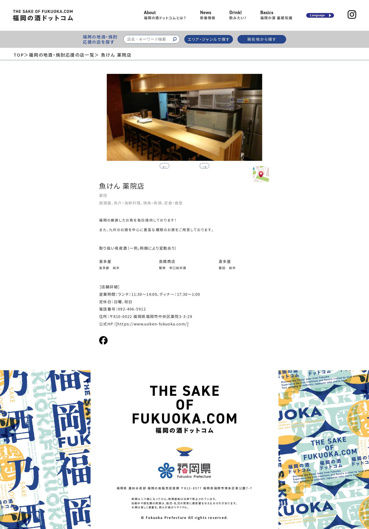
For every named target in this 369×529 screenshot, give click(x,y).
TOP (19, 55)
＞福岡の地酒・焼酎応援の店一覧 (59, 55)
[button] (204, 166)
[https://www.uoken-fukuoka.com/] (152, 323)
